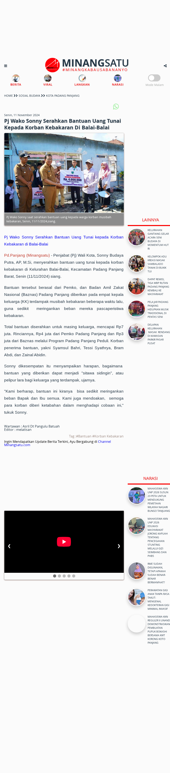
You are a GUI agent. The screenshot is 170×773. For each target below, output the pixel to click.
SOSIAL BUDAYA (29, 96)
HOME (8, 96)
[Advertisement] (85, 29)
